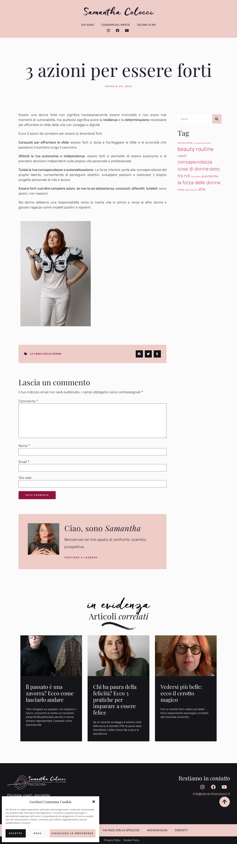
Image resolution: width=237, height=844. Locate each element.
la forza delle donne (45, 353)
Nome (24, 445)
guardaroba (210, 176)
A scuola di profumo (202, 143)
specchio (193, 190)
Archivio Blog (157, 830)
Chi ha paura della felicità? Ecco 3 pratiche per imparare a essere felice (114, 699)
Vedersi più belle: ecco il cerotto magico (181, 693)
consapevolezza (195, 162)
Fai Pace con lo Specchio (121, 830)
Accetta (15, 833)
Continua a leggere (81, 557)
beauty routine (195, 149)
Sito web (25, 477)
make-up (183, 189)
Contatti (181, 830)
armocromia (185, 142)
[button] (94, 801)
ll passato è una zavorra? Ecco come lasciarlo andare (50, 693)
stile (201, 189)
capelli (182, 156)
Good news (196, 176)
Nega (38, 833)
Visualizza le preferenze (73, 833)
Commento (28, 401)
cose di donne (193, 169)
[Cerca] (216, 119)
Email (24, 462)
